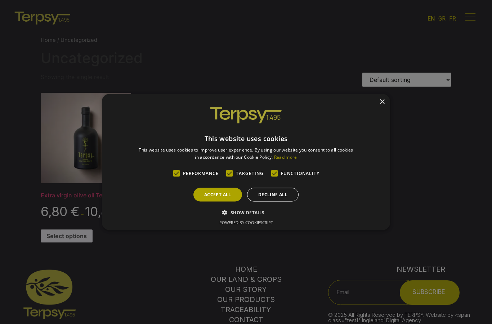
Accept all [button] (217, 194)
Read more (285, 157)
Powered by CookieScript (246, 222)
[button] (245, 212)
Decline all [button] (272, 194)
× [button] (382, 102)
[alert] (246, 162)
